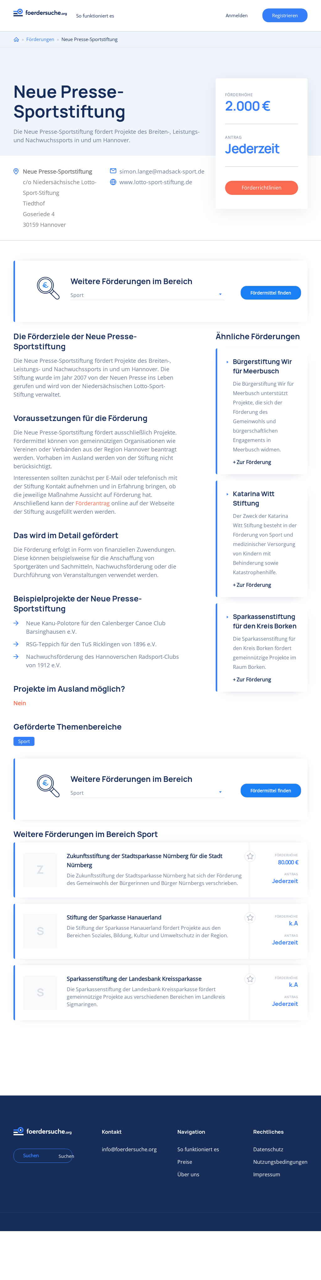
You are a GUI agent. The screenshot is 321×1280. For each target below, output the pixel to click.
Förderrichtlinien (262, 187)
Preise (184, 1161)
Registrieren (285, 15)
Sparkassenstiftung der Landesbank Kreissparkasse (134, 978)
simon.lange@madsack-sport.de (161, 171)
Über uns (188, 1174)
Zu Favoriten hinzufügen (250, 856)
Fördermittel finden (270, 293)
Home (16, 39)
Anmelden (237, 15)
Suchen (63, 1156)
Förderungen (40, 39)
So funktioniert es (95, 16)
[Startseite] (42, 14)
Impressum (266, 1174)
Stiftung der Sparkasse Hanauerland (114, 917)
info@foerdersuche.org (129, 1149)
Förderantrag (93, 503)
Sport (24, 741)
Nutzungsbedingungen (280, 1161)
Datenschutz (268, 1149)
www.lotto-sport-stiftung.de (155, 182)
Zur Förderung (254, 462)
